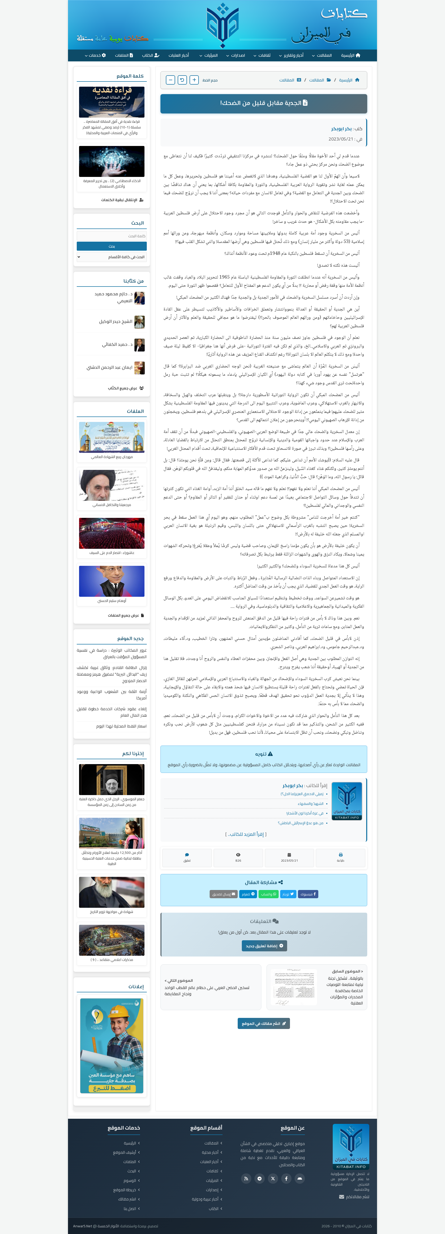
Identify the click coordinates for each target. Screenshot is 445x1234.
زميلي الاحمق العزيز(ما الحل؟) (302, 793)
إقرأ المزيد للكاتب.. (246, 834)
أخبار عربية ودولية (205, 1199)
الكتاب (148, 55)
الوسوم (130, 1181)
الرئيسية (348, 55)
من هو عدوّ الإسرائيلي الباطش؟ (300, 823)
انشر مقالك (127, 1199)
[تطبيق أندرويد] (300, 1178)
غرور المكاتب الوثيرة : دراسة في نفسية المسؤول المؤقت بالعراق (112, 654)
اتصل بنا (130, 1209)
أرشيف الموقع (124, 1152)
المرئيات (210, 55)
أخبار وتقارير (293, 55)
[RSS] (246, 1178)
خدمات (95, 55)
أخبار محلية (210, 1152)
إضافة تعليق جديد (261, 945)
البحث (131, 1171)
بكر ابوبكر (341, 128)
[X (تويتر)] (273, 1178)
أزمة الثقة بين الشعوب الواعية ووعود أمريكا (112, 695)
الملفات (122, 55)
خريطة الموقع (124, 1190)
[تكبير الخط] (194, 80)
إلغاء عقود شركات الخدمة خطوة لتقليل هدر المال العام (112, 712)
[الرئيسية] (222, 25)
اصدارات (237, 55)
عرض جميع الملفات (124, 615)
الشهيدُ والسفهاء (310, 803)
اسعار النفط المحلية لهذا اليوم (121, 726)
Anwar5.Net (82, 1225)
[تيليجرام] (259, 1178)
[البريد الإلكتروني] (341, 1196)
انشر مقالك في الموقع (261, 1023)
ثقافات (264, 55)
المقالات (324, 55)
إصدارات (212, 1190)
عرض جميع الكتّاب (123, 388)
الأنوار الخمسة (108, 1225)
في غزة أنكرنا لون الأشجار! (304, 813)
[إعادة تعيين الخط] (182, 80)
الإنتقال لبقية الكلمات (119, 200)
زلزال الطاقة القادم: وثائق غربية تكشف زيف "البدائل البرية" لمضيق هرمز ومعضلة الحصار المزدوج (112, 674)
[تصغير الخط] (170, 80)
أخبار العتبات (179, 55)
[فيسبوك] (286, 1178)
